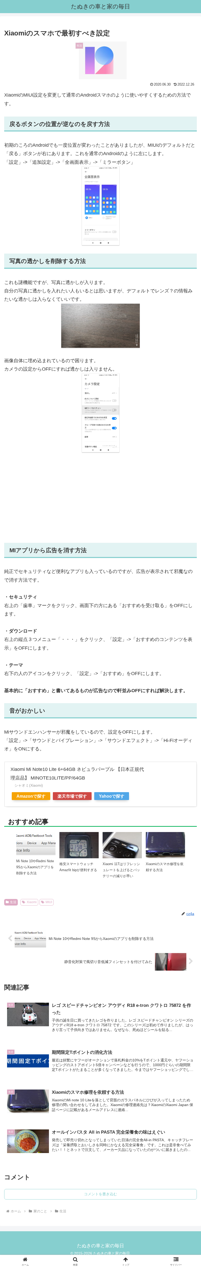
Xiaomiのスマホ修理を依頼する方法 (164, 867)
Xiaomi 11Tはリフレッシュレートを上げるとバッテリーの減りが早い (121, 870)
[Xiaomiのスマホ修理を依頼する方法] (165, 844)
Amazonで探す (31, 796)
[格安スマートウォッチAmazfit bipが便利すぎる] (79, 850)
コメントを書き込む (100, 1194)
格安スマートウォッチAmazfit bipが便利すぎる (78, 867)
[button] (185, 903)
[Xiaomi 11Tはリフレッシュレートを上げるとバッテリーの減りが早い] (122, 850)
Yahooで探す (111, 796)
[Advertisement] (100, 497)
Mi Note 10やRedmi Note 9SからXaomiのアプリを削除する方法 (35, 867)
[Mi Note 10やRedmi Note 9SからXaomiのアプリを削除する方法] (35, 843)
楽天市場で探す (72, 796)
